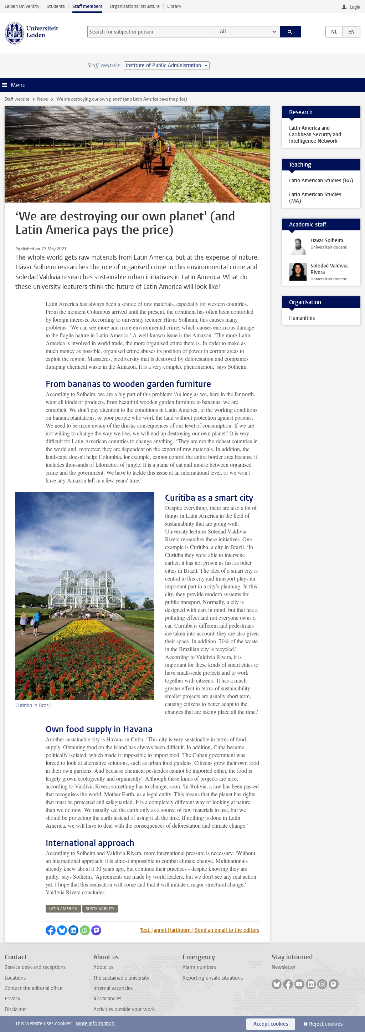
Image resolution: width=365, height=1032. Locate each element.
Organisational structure (135, 6)
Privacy (12, 998)
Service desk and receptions (35, 967)
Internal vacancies (113, 988)
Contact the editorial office (33, 988)
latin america (63, 908)
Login (355, 7)
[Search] (290, 31)
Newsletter (283, 967)
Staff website (17, 99)
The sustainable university (121, 978)
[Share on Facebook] (51, 930)
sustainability (100, 908)
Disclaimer (16, 1009)
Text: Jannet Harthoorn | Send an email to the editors (199, 930)
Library (174, 6)
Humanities (302, 318)
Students (56, 6)
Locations (15, 978)
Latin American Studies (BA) (321, 180)
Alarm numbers (199, 967)
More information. (96, 1023)
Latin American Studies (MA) (315, 197)
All (223, 31)
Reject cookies (326, 1024)
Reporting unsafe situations (212, 978)
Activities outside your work (124, 1009)
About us (103, 967)
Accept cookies (270, 1024)
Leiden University (22, 6)
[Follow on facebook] (288, 984)
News (42, 99)
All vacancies (107, 998)
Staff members (87, 6)
